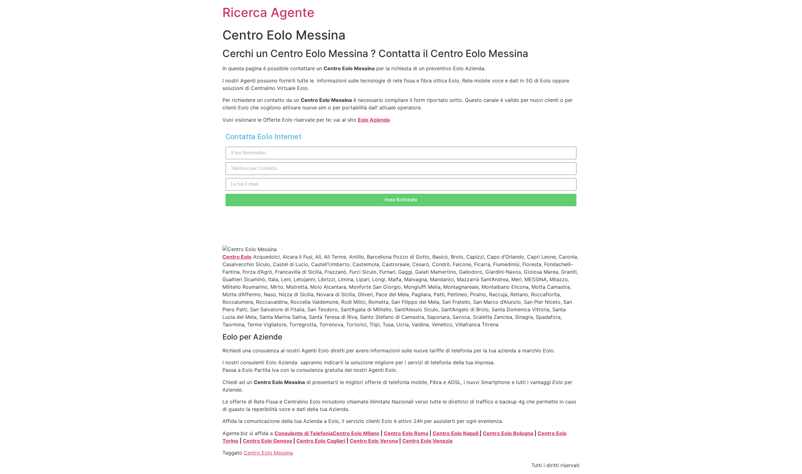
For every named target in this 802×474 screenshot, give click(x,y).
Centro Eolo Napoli (456, 433)
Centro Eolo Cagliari (320, 441)
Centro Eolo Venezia (427, 441)
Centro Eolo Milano (356, 433)
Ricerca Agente (268, 12)
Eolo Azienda (374, 120)
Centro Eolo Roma (406, 433)
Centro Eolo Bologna (508, 433)
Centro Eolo (237, 257)
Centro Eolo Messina (268, 453)
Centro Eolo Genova (267, 441)
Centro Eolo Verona (374, 441)
